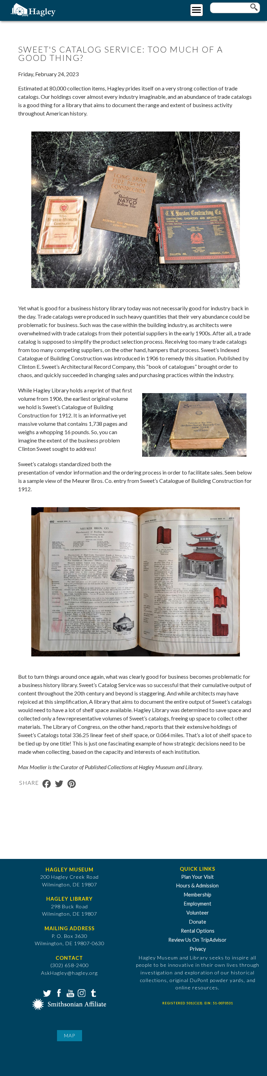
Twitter (46, 992)
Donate (197, 922)
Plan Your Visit (197, 877)
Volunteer (197, 913)
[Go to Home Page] (33, 9)
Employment (197, 904)
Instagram (81, 992)
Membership (197, 895)
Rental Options (198, 931)
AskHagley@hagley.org (69, 973)
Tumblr (92, 992)
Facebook (58, 992)
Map (69, 1035)
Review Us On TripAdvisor (197, 940)
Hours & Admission (197, 885)
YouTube (69, 992)
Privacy (197, 949)
